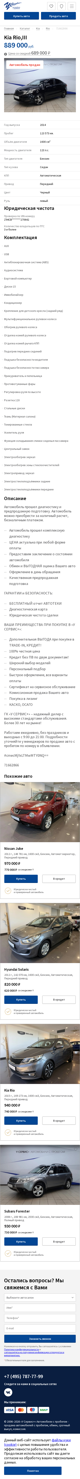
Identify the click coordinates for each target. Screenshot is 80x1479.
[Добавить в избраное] (76, 786)
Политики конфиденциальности (21, 1349)
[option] (40, 85)
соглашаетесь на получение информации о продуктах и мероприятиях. (34, 1354)
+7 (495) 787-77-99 (23, 1376)
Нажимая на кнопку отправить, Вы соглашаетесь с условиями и (37, 1351)
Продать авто (58, 16)
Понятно (33, 1471)
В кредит (59, 878)
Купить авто (21, 16)
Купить (21, 878)
